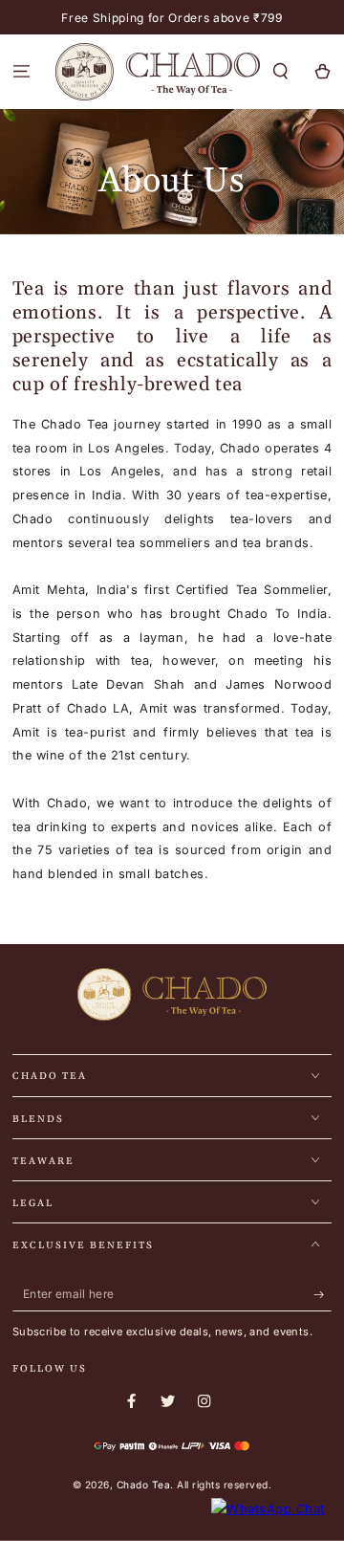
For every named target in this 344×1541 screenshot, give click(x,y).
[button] (281, 72)
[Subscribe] (323, 1294)
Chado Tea (144, 1484)
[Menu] (21, 72)
